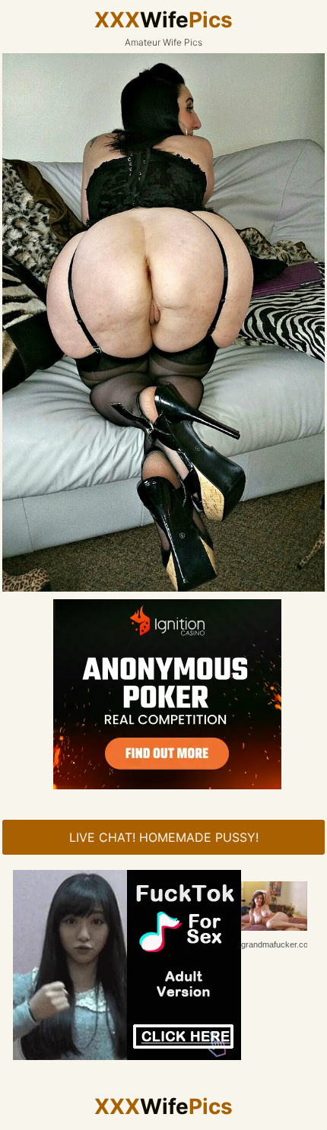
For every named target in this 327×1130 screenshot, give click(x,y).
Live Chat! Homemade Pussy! (164, 837)
